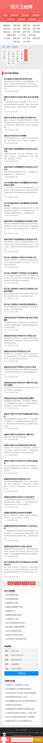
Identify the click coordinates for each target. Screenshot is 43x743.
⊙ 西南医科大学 (9, 611)
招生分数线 (17, 56)
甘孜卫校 (16, 42)
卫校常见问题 (8, 57)
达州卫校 (16, 32)
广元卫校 (22, 35)
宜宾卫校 (32, 35)
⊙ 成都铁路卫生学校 (11, 603)
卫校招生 (35, 15)
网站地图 (23, 730)
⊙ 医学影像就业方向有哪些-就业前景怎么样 (19, 709)
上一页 (17, 583)
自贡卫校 (6, 32)
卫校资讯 (21, 19)
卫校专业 (25, 15)
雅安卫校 (16, 38)
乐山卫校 (6, 29)
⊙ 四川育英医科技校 (11, 599)
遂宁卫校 (26, 32)
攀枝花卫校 (11, 35)
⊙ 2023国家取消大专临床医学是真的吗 (17, 689)
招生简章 (14, 15)
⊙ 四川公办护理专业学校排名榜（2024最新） (20, 717)
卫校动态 (26, 55)
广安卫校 (6, 38)
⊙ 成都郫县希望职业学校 (13, 615)
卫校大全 (10, 19)
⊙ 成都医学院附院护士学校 (13, 607)
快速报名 (32, 19)
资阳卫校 (26, 29)
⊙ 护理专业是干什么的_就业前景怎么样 (18, 721)
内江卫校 (36, 29)
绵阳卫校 (16, 25)
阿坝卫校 (36, 38)
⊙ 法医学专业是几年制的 (13, 705)
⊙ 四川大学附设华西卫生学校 (14, 623)
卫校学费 (22, 55)
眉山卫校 (16, 29)
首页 (5, 15)
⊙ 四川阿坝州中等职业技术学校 (15, 639)
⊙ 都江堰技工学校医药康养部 (14, 627)
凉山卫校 (26, 42)
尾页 (32, 583)
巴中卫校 (26, 38)
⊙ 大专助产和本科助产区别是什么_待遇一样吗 (20, 713)
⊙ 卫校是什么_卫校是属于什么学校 (16, 685)
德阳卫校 (26, 25)
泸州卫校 (36, 32)
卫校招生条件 (13, 57)
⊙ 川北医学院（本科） (12, 619)
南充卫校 (36, 25)
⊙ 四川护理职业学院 (11, 595)
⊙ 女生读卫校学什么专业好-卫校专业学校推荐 (20, 693)
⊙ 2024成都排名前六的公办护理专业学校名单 (20, 701)
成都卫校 (6, 25)
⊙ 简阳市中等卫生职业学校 (13, 635)
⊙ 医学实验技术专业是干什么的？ (16, 697)
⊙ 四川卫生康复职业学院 (13, 631)
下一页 (25, 583)
